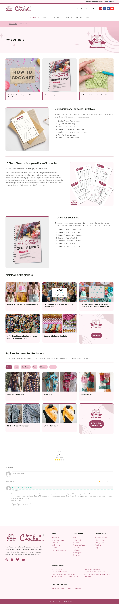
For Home (76, 542)
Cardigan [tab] (25, 367)
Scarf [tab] (9, 367)
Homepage (55, 538)
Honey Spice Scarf (88, 394)
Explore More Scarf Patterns (96, 424)
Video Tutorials (100, 540)
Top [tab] (34, 367)
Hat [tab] (16, 367)
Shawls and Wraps (79, 545)
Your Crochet (13, 24)
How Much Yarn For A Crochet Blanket (65, 577)
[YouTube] (112, 8)
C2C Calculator (57, 569)
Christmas (76, 555)
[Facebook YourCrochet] (12, 559)
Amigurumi (77, 540)
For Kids (76, 548)
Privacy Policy (66, 588)
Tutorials (98, 545)
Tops (74, 538)
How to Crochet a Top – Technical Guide (22, 304)
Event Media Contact (59, 550)
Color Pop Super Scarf (15, 394)
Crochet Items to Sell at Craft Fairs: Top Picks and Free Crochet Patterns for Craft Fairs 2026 (96, 307)
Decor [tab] (53, 367)
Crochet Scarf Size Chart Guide (94, 572)
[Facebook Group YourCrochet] (17, 559)
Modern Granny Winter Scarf (18, 426)
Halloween (76, 550)
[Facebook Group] (108, 8)
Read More (96, 335)
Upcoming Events (58, 540)
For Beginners (99, 542)
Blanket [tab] (43, 367)
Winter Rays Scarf (51, 426)
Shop (88, 17)
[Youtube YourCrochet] (23, 559)
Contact (54, 548)
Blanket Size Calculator (59, 572)
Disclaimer (55, 588)
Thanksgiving (77, 553)
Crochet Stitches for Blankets (55, 336)
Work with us (56, 545)
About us (55, 542)
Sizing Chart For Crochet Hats (94, 569)
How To (46, 17)
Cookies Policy (78, 588)
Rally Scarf (48, 394)
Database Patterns (101, 538)
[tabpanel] (59, 404)
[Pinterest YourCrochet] (6, 559)
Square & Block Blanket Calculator (63, 574)
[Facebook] (104, 8)
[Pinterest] (100, 8)
